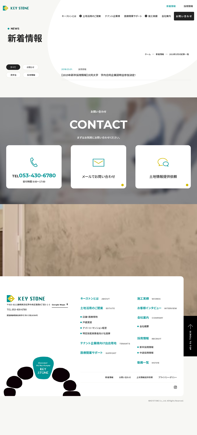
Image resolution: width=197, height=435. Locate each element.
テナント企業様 (112, 16)
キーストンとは (69, 16)
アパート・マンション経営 (95, 328)
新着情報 (171, 6)
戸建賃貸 (87, 322)
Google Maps (58, 305)
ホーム (148, 54)
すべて (13, 67)
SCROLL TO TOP (190, 340)
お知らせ (30, 67)
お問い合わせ (184, 16)
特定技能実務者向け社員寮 (96, 333)
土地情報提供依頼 (145, 377)
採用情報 (188, 6)
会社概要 (144, 326)
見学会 (13, 74)
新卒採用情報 (146, 347)
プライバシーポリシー (167, 377)
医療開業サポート (133, 16)
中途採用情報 (146, 352)
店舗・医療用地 (90, 316)
